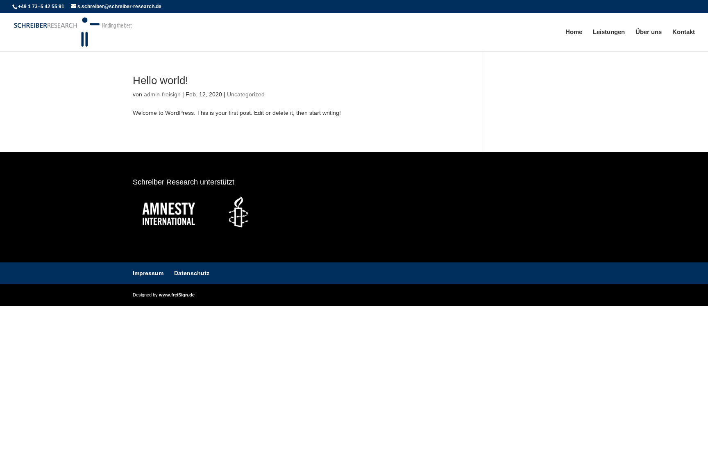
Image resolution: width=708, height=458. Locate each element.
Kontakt (683, 32)
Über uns (648, 32)
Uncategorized (246, 94)
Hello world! (160, 80)
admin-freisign (162, 94)
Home (573, 32)
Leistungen (609, 32)
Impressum (148, 273)
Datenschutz (191, 273)
